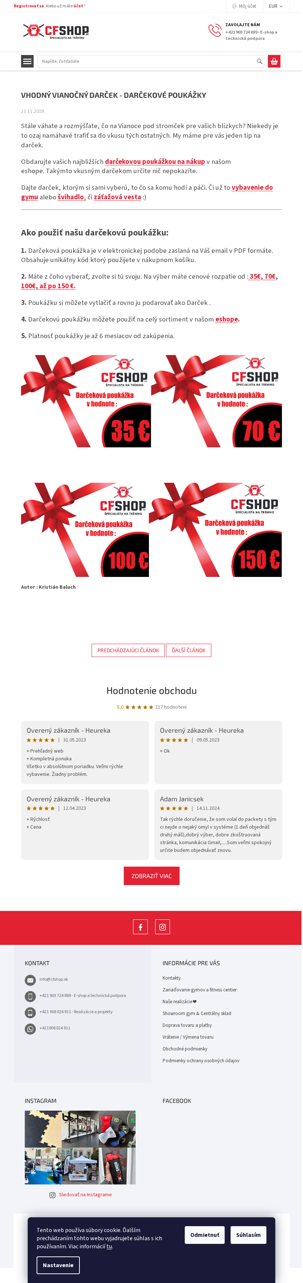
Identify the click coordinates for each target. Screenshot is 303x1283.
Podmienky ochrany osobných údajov (201, 1060)
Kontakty (172, 978)
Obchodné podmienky (185, 1049)
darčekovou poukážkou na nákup (155, 161)
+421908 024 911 (55, 1028)
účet (78, 6)
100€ (28, 286)
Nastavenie (58, 1265)
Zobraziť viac (152, 875)
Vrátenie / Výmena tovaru (188, 1037)
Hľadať (262, 62)
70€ (269, 276)
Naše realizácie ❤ (179, 1001)
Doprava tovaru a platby (187, 1025)
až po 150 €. (57, 286)
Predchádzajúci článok (128, 650)
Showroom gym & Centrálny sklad (197, 1013)
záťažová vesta (117, 197)
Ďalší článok (188, 650)
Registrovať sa (29, 6)
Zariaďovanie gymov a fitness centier (199, 990)
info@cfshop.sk (54, 979)
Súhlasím (248, 1235)
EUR (274, 6)
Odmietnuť (204, 1235)
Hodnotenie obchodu (151, 690)
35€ (254, 276)
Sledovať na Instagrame (85, 1194)
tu (109, 1246)
